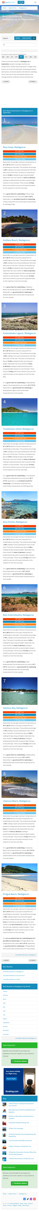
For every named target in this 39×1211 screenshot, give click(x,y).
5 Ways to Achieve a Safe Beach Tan (20, 1146)
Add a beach (25, 1205)
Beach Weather (14, 1203)
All (34, 38)
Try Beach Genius (20, 1061)
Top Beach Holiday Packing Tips (19, 1123)
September (6, 1022)
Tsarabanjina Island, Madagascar (18, 428)
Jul (12, 57)
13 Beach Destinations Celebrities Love (21, 1158)
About (21, 1203)
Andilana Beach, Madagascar (16, 240)
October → (33, 81)
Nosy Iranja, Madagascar (14, 147)
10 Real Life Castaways (16, 1128)
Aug (16, 57)
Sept (21, 57)
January (5, 991)
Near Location (26, 38)
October (5, 1026)
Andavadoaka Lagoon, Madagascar (19, 333)
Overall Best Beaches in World (11, 979)
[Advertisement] (19, 96)
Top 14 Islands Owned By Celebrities (20, 1140)
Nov (31, 57)
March (4, 999)
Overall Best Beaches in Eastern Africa (14, 975)
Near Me (18, 38)
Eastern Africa (12, 8)
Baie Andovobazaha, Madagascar (18, 614)
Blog (4, 1098)
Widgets (15, 1205)
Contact (30, 1203)
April (4, 1003)
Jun (8, 57)
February (5, 995)
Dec (35, 57)
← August (6, 81)
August (5, 1019)
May (3, 57)
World (4, 8)
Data (25, 1203)
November (6, 1030)
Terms (4, 1205)
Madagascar (22, 8)
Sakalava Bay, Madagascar (15, 707)
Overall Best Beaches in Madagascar (25, 955)
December (6, 1034)
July (4, 1015)
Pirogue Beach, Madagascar (16, 894)
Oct (26, 57)
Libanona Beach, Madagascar (17, 800)
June (4, 1011)
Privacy (9, 1205)
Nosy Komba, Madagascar (15, 521)
